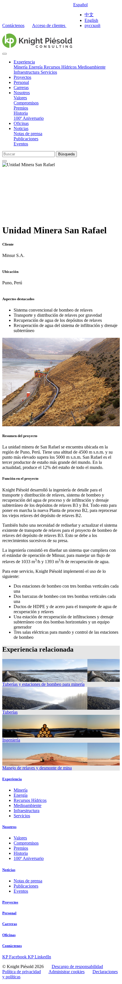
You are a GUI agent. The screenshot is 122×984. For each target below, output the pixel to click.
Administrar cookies (67, 971)
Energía (36, 67)
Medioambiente (92, 67)
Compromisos (26, 102)
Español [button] (80, 4)
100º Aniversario (29, 118)
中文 (89, 14)
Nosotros (22, 92)
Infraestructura (27, 72)
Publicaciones (26, 138)
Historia (21, 113)
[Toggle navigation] (4, 54)
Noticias (21, 128)
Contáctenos (13, 25)
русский (92, 25)
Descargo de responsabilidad (77, 966)
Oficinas (21, 123)
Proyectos (22, 77)
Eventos (21, 143)
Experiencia (24, 61)
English (91, 20)
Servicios (49, 72)
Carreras (21, 87)
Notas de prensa (28, 133)
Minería (21, 67)
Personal (21, 82)
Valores (20, 97)
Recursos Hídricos (61, 67)
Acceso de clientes (49, 25)
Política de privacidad (21, 971)
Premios (21, 108)
